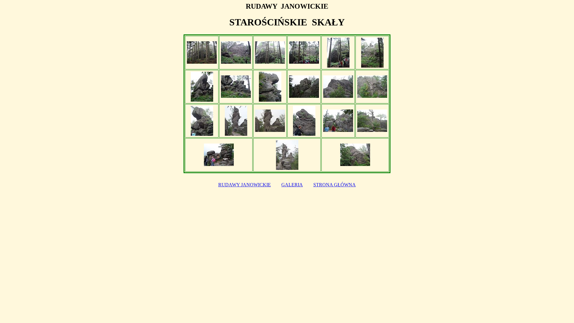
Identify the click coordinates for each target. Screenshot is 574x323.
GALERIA (292, 184)
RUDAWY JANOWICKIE (244, 184)
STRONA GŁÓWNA (334, 184)
